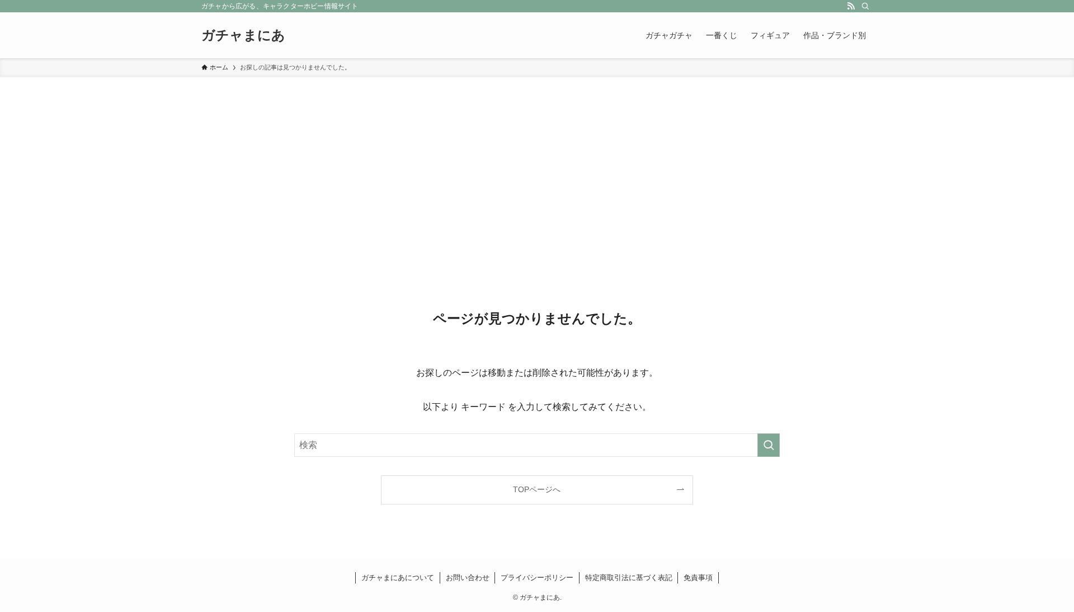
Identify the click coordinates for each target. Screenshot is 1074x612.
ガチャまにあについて (397, 577)
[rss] (851, 6)
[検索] (865, 6)
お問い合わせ (467, 577)
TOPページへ (536, 489)
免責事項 (698, 577)
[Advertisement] (537, 161)
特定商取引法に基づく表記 (628, 577)
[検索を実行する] (768, 445)
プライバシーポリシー (537, 577)
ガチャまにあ (243, 35)
